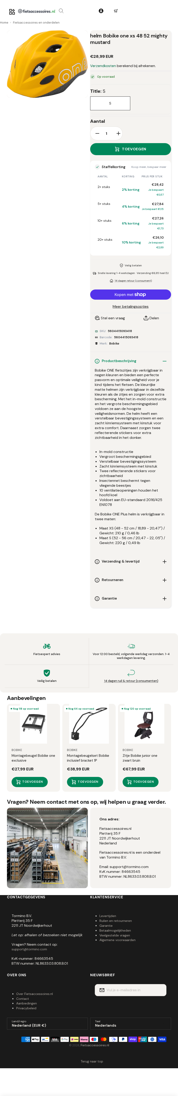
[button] (116, 11)
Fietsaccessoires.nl (95, 1045)
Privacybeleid (26, 1008)
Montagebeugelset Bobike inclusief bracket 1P (88, 758)
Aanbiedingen (26, 1003)
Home (4, 23)
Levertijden (107, 916)
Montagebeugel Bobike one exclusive (33, 758)
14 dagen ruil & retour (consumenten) (131, 681)
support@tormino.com (29, 949)
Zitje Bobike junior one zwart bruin (140, 758)
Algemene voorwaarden (117, 940)
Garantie (106, 926)
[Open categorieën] (12, 12)
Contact (22, 999)
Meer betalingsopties (131, 306)
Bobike (114, 343)
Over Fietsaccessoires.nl (34, 994)
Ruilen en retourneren (115, 921)
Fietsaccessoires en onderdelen (36, 23)
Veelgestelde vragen (114, 935)
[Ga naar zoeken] (61, 11)
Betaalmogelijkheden (115, 930)
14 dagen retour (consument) (133, 280)
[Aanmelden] (159, 990)
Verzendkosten (103, 66)
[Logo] (36, 11)
